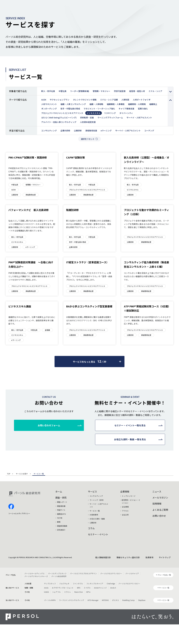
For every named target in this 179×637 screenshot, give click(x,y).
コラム (91, 528)
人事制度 (125, 99)
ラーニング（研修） (97, 500)
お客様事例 (94, 514)
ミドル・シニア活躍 (109, 99)
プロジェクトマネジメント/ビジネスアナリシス (62, 113)
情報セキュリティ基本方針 (128, 557)
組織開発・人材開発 (137, 104)
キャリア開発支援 (126, 108)
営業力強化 (143, 108)
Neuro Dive (78, 592)
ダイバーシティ (126, 113)
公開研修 (78, 130)
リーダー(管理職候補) (79, 91)
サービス (92, 491)
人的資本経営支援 (88, 122)
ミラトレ (67, 592)
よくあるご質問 (160, 509)
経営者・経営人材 (137, 91)
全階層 (47, 330)
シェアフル (56, 592)
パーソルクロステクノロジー (111, 573)
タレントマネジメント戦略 (84, 99)
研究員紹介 (61, 530)
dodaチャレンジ (100, 587)
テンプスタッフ (50, 583)
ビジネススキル (93, 113)
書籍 (58, 522)
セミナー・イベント (98, 534)
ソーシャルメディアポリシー (19, 513)
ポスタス (115, 600)
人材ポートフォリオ (141, 99)
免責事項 (149, 557)
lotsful (46, 592)
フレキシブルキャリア (94, 583)
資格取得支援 (91, 130)
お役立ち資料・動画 (97, 519)
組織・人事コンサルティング (73, 104)
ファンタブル (78, 583)
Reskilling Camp (128, 600)
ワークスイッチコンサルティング (71, 600)
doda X (113, 587)
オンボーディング (49, 108)
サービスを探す (22, 474)
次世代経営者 (120, 91)
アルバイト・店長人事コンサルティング (58, 122)
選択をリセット (88, 139)
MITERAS (105, 600)
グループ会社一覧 (164, 575)
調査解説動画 (62, 526)
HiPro (88, 592)
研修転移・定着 (87, 117)
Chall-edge (111, 583)
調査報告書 (61, 506)
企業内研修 (65, 130)
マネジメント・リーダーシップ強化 (99, 108)
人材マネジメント (49, 104)
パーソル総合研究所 (58, 576)
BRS (78, 587)
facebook (11, 506)
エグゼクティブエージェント (63, 587)
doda (46, 587)
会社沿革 (125, 514)
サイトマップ (165, 557)
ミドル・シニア (155, 91)
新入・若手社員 (48, 91)
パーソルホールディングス (34, 573)
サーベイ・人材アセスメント (139, 117)
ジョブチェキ (64, 583)
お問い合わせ (159, 515)
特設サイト (61, 510)
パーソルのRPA (50, 600)
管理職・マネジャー (101, 91)
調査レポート (62, 502)
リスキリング (110, 113)
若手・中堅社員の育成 (70, 108)
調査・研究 (61, 497)
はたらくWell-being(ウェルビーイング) (58, 117)
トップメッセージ (128, 496)
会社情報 (125, 506)
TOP (8, 474)
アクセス (125, 511)
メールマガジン (160, 497)
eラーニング (106, 130)
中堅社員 (62, 91)
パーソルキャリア (132, 573)
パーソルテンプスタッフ (57, 573)
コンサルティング (49, 130)
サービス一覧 (95, 511)
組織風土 (153, 104)
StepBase (141, 600)
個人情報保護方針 (103, 557)
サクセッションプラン (59, 99)
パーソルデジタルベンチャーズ (36, 576)
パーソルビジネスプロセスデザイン (83, 573)
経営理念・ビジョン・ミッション (131, 501)
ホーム (58, 491)
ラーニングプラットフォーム (110, 117)
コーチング (149, 130)
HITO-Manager (93, 600)
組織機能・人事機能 (115, 104)
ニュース (156, 491)
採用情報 (156, 503)
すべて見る (170, 91)
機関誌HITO (61, 514)
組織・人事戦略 (96, 104)
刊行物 (59, 518)
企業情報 (124, 491)
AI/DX (43, 99)
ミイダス (87, 587)
